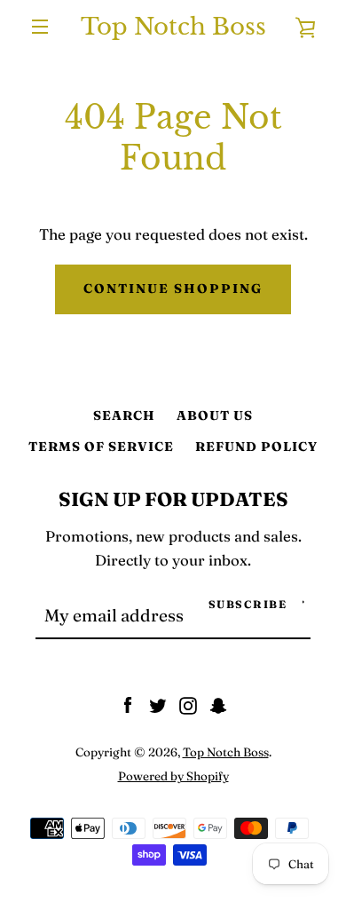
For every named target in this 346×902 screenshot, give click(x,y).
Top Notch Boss (173, 26)
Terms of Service (101, 447)
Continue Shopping (173, 289)
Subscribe (247, 604)
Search (124, 415)
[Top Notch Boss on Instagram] (188, 704)
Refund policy (256, 447)
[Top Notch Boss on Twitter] (158, 704)
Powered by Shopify (173, 776)
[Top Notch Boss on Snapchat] (218, 704)
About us (215, 415)
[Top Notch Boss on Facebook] (128, 704)
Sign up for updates (173, 499)
